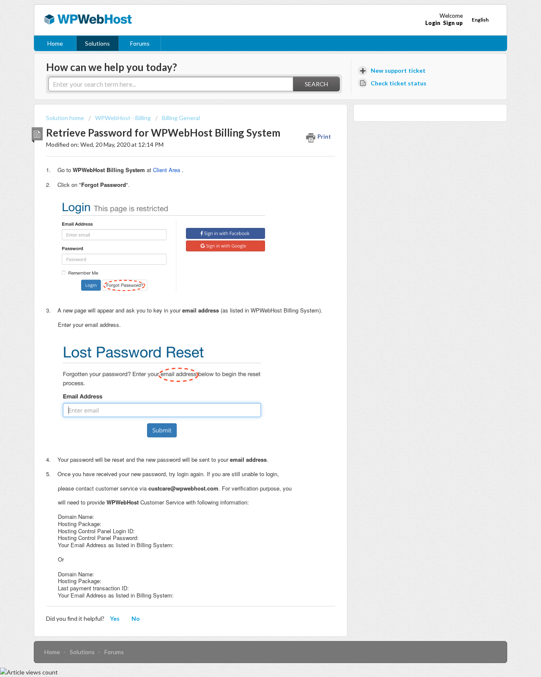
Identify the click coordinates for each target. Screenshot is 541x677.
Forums (140, 43)
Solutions (97, 43)
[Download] (255, 231)
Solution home (65, 117)
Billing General (181, 117)
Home (55, 43)
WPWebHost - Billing (123, 117)
